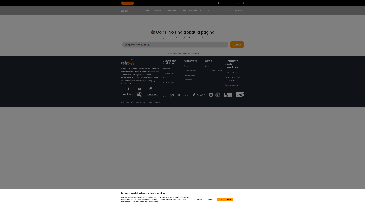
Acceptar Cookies (224, 199)
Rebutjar (211, 199)
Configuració (200, 199)
